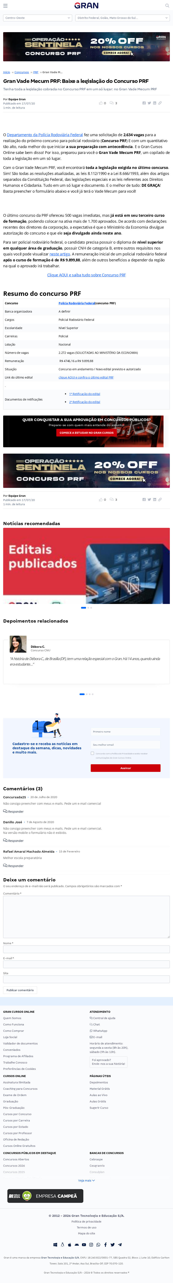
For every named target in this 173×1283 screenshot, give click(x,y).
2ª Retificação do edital (84, 402)
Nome (8, 943)
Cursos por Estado (15, 1126)
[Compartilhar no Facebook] (143, 103)
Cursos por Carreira (16, 1120)
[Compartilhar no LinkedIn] (154, 103)
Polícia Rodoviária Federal (77, 303)
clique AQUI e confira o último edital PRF (86, 377)
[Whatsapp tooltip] (98, 1245)
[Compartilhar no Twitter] (148, 103)
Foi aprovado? (108, 1061)
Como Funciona (13, 1024)
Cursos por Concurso (17, 1114)
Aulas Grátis (98, 1101)
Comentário (12, 893)
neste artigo (60, 254)
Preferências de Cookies (19, 1068)
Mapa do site (86, 1233)
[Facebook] (105, 1245)
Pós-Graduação (13, 1107)
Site (5, 973)
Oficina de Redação (16, 1139)
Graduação (10, 1101)
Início (6, 72)
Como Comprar (13, 1030)
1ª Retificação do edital (84, 394)
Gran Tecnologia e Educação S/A (60, 1257)
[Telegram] (120, 1245)
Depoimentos (99, 1082)
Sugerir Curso (99, 1107)
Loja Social (10, 1037)
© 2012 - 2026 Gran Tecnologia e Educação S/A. (86, 1215)
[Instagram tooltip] (91, 1245)
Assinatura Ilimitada (16, 1082)
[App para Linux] (62, 1245)
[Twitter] (113, 1245)
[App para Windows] (55, 1245)
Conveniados (11, 1049)
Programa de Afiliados (18, 1056)
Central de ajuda (104, 1018)
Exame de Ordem (15, 1095)
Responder (15, 812)
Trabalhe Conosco (15, 1062)
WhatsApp (100, 1030)
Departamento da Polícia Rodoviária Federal (45, 134)
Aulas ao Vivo (98, 1095)
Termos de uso (86, 1227)
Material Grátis (100, 1088)
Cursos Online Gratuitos (19, 1145)
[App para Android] (77, 1245)
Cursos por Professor (17, 1133)
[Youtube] (84, 1245)
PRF (35, 72)
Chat (96, 1024)
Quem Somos (12, 1018)
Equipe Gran (17, 99)
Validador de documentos (20, 1043)
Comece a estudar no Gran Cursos (87, 432)
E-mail (8, 958)
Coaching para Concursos (20, 1088)
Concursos (22, 72)
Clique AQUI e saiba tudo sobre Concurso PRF (86, 274)
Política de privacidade (86, 1221)
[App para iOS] (70, 1245)
